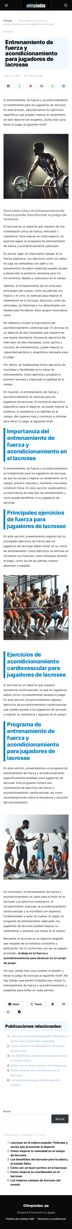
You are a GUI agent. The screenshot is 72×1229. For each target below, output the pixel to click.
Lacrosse (8, 31)
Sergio (51, 1212)
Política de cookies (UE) (20, 1218)
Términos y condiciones (51, 1218)
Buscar (7, 1111)
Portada (7, 20)
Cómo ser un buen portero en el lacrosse (38, 1065)
